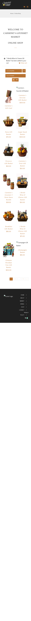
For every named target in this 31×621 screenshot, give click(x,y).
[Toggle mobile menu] (28, 7)
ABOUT (22, 298)
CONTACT (21, 310)
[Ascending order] (24, 71)
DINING (22, 304)
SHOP (22, 307)
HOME (22, 295)
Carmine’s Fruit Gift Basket (22, 163)
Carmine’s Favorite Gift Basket (22, 97)
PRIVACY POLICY (24, 314)
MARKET (22, 301)
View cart (24, 63)
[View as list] (17, 79)
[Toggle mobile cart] (24, 7)
